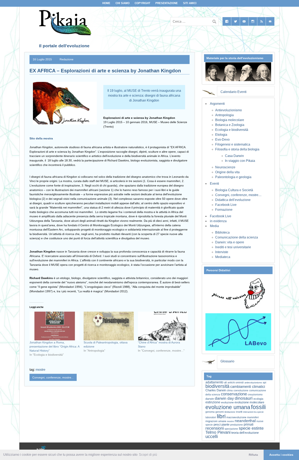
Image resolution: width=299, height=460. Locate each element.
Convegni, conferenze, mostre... (53, 377)
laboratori (210, 417)
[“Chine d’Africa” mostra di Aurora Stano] (163, 326)
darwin (209, 398)
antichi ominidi (236, 382)
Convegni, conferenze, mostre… (238, 195)
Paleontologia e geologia (233, 177)
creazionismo (255, 394)
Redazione (66, 59)
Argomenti (217, 103)
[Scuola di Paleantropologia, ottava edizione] (109, 326)
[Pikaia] (64, 34)
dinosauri (244, 398)
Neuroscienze (225, 167)
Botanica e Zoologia (229, 125)
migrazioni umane (215, 421)
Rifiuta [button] (253, 454)
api (264, 382)
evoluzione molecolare (249, 402)
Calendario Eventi (233, 92)
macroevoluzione (236, 417)
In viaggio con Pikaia (240, 160)
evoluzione (227, 402)
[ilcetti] (41, 449)
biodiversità (217, 386)
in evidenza (218, 221)
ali (225, 382)
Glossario (227, 361)
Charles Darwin (215, 390)
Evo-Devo (222, 139)
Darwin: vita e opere (229, 242)
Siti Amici (189, 3)
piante (225, 424)
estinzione (212, 402)
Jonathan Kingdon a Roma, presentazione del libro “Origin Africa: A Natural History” (54, 346)
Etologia (221, 134)
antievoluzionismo (253, 382)
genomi (219, 411)
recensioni (214, 428)
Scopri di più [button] (148, 454)
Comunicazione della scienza (236, 237)
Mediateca (222, 257)
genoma (210, 411)
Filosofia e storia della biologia (237, 149)
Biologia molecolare (229, 120)
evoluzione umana (227, 407)
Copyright (142, 3)
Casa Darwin (234, 156)
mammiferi (253, 417)
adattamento (214, 382)
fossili (258, 407)
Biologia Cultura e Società (234, 190)
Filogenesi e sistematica (232, 144)
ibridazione (230, 412)
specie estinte (251, 428)
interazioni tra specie (253, 412)
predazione (236, 424)
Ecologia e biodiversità (231, 129)
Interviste (221, 252)
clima (230, 390)
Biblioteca (222, 232)
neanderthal (245, 421)
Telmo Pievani (217, 432)
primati (248, 424)
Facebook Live (226, 204)
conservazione (234, 394)
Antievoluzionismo (228, 110)
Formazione (223, 209)
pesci (217, 424)
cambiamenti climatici (247, 386)
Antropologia (224, 115)
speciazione (231, 428)
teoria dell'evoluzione (245, 432)
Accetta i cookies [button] (281, 454)
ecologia (258, 398)
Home (106, 3)
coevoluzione (241, 390)
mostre (40, 369)
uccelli (211, 436)
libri (221, 416)
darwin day (224, 398)
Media (214, 226)
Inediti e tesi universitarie (233, 247)
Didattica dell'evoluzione (233, 200)
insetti (239, 411)
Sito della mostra (41, 138)
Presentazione (166, 3)
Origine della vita (227, 172)
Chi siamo (123, 3)
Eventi (214, 183)
